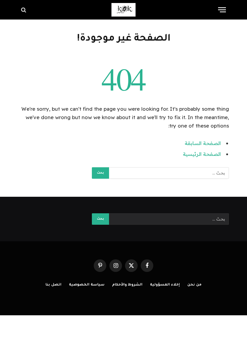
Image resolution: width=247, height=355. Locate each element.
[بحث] (24, 10)
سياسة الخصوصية (87, 285)
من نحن (194, 285)
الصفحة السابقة (203, 143)
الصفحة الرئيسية (202, 154)
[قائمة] (222, 10)
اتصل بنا (53, 285)
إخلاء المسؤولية (165, 285)
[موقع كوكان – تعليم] (123, 10)
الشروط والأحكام (127, 285)
